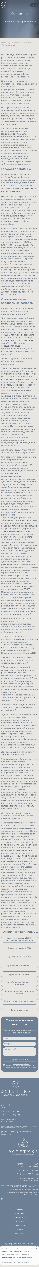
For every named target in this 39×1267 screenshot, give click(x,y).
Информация (17, 43)
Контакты (19, 1234)
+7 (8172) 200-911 (10, 1111)
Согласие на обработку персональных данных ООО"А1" (19, 1131)
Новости (19, 1230)
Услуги (29, 43)
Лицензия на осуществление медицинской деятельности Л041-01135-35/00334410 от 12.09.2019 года (19, 1186)
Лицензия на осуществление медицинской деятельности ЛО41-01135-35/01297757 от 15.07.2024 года (19, 1127)
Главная (5, 43)
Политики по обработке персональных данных (21, 1067)
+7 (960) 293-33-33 (27, 1173)
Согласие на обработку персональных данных (17, 1064)
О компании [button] (19, 1213)
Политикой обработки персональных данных (16, 1262)
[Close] (36, 1248)
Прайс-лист (19, 1226)
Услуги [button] (18, 1221)
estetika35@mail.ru (29, 1178)
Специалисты (19, 1217)
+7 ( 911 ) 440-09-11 (11, 1115)
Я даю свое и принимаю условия (21, 1065)
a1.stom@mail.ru (8, 1119)
